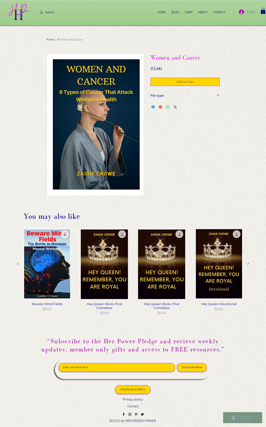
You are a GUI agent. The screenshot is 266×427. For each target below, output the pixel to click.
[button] (263, 11)
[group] (133, 272)
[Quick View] (47, 263)
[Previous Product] (18, 263)
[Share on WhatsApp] (168, 107)
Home (50, 40)
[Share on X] (175, 107)
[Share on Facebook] (153, 107)
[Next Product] (248, 263)
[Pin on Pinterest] (160, 107)
